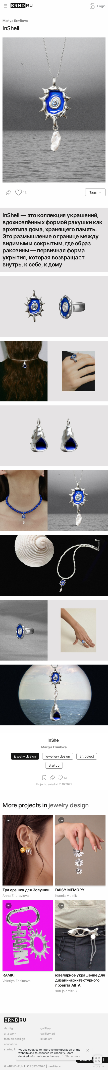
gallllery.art (47, 1033)
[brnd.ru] (22, 5)
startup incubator (15, 1049)
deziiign (9, 1028)
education (10, 1044)
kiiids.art (46, 1039)
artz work (10, 1033)
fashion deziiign (14, 1039)
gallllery (45, 1028)
